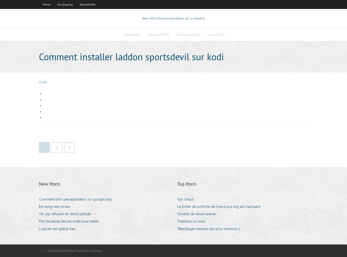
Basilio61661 (87, 4)
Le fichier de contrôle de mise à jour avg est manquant (218, 207)
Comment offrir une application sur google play (75, 199)
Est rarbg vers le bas (54, 207)
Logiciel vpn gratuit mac (57, 229)
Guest (43, 82)
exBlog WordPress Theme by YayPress (75, 251)
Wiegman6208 (158, 34)
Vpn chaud (185, 199)
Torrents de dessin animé (196, 214)
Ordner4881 (131, 34)
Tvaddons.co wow (191, 221)
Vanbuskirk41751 (188, 34)
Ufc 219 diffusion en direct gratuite (65, 214)
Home (46, 4)
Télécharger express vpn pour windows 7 (208, 229)
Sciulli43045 (65, 4)
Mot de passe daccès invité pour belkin (69, 221)
